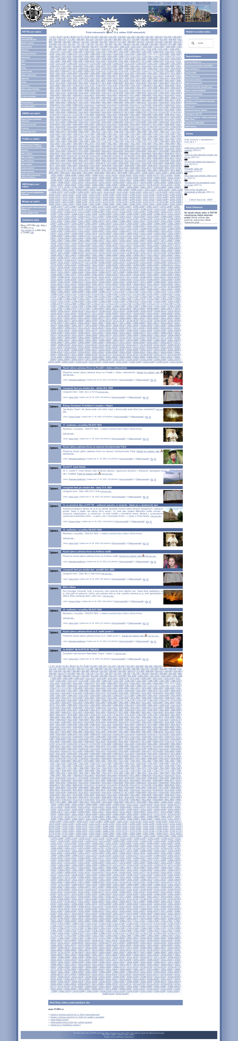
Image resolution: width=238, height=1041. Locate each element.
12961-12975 (64, 223)
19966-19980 (84, 342)
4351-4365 (176, 93)
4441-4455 (112, 95)
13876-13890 (119, 238)
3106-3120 (146, 76)
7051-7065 (130, 131)
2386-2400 (123, 66)
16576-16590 (112, 284)
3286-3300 (152, 78)
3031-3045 (89, 76)
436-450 (172, 39)
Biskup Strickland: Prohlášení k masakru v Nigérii (88, 405)
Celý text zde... (69, 375)
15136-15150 (98, 260)
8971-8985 (146, 158)
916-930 (67, 46)
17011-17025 (119, 291)
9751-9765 (84, 170)
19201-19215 (166, 328)
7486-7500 (66, 139)
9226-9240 (77, 163)
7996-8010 (61, 146)
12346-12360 (153, 211)
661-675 (177, 42)
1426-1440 (66, 683)
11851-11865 (95, 204)
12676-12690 (64, 219)
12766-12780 (146, 219)
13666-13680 (56, 236)
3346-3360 (66, 80)
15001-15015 (105, 257)
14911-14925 (153, 255)
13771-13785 (153, 236)
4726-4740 (66, 100)
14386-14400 (64, 248)
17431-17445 (112, 299)
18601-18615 (139, 318)
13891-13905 (132, 238)
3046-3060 (100, 76)
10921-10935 (68, 190)
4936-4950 (95, 102)
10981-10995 (123, 190)
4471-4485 (135, 95)
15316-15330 (132, 262)
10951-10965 (96, 190)
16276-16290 (98, 279)
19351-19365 (174, 330)
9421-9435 (95, 165)
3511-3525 (60, 83)
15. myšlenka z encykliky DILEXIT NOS (82, 609)
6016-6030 (130, 117)
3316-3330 (175, 78)
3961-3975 (141, 88)
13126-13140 (84, 226)
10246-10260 (105, 177)
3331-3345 (54, 80)
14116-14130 (77, 243)
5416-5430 (66, 109)
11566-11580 (108, 199)
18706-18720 (105, 321)
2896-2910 (118, 73)
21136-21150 (108, 362)
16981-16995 (91, 291)
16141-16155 (105, 277)
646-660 (168, 42)
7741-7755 (129, 141)
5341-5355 (141, 107)
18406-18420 (91, 316)
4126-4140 (135, 90)
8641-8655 (158, 153)
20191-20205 (160, 345)
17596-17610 (133, 301)
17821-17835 (78, 306)
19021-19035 (132, 325)
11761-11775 (148, 202)
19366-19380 (56, 333)
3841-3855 (66, 717)
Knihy (23, 82)
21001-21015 (119, 359)
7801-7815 (175, 141)
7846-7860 (77, 143)
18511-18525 (56, 318)
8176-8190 (66, 148)
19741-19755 (139, 337)
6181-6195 (124, 119)
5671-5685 (129, 112)
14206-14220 (160, 243)
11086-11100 (83, 192)
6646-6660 (84, 126)
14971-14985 (77, 257)
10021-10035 (162, 173)
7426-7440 (152, 136)
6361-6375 (130, 122)
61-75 (80, 37)
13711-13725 (98, 236)
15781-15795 (167, 270)
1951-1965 (55, 61)
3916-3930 (107, 88)
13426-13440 (98, 231)
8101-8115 (141, 146)
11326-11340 (162, 194)
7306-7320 (61, 136)
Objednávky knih (28, 132)
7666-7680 (72, 141)
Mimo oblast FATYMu (30, 89)
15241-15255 (64, 262)
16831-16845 (84, 289)
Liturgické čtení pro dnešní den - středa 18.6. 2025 (88, 388)
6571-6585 (158, 124)
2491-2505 (72, 68)
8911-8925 (100, 158)
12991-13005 (91, 223)
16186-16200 (146, 277)
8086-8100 (130, 146)
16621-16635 (153, 284)
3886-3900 (84, 88)
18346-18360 (167, 313)
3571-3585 (106, 83)
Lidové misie (26, 71)
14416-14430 (91, 248)
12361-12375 (167, 211)
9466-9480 (130, 165)
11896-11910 (135, 204)
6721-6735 (141, 126)
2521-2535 (95, 68)
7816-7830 (54, 143)
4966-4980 (118, 102)
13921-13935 (160, 238)
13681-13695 (70, 236)
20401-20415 (91, 350)
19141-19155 (111, 328)
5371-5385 (164, 107)
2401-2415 (135, 66)
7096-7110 (164, 131)
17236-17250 (64, 296)
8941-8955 (123, 158)
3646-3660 (164, 83)
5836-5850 (124, 114)
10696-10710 (125, 185)
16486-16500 (160, 282)
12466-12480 (133, 214)
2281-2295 (176, 63)
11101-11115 (96, 192)
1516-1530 (118, 54)
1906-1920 (153, 59)
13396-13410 (70, 231)
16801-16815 (56, 289)
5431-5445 (77, 109)
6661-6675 (95, 126)
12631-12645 (153, 216)
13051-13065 (146, 223)
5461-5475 (100, 109)
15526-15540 (64, 267)
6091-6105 (55, 119)
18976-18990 (91, 325)
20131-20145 (105, 345)
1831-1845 (95, 59)
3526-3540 (72, 83)
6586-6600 (169, 124)
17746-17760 (139, 304)
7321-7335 (72, 136)
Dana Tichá (73, 397)
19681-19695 (84, 337)
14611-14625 (139, 250)
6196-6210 (135, 119)
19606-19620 (146, 335)
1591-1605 (176, 54)
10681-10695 (112, 185)
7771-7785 (152, 141)
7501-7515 (77, 139)
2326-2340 (77, 66)
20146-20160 (119, 345)
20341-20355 (166, 347)
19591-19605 (132, 335)
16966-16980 (78, 291)
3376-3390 (89, 80)
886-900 (67, 676)
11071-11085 (70, 192)
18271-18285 (98, 313)
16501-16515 (174, 282)
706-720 (71, 44)
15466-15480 (139, 265)
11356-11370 (54, 197)
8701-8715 (72, 156)
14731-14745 (119, 253)
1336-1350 (112, 51)
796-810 (126, 44)
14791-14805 (174, 253)
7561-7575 (123, 139)
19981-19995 (98, 342)
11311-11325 (148, 194)
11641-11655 (175, 199)
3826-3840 (169, 85)
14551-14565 (84, 250)
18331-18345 (153, 313)
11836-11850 (81, 204)
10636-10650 (70, 185)
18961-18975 (77, 325)
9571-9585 (77, 168)
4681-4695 (164, 97)
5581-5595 (61, 112)
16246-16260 (70, 279)
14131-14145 (91, 243)
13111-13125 (70, 226)
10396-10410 (112, 180)
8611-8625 (135, 153)
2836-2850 (72, 73)
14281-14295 (98, 245)
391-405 (145, 39)
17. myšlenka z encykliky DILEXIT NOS (82, 425)
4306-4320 (141, 93)
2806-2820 (66, 702)
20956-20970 (77, 359)
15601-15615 (132, 267)
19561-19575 (105, 335)
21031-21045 (146, 359)
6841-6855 (100, 129)
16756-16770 (146, 287)
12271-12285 (84, 211)
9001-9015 (169, 158)
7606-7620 (158, 139)
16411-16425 (91, 282)
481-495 (67, 42)
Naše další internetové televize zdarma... (30, 176)
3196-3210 (84, 78)
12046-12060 (139, 207)
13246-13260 (64, 228)
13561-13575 (91, 233)
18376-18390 (64, 316)
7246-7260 (146, 134)
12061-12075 (152, 207)
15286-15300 (105, 262)
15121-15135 (84, 260)
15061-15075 (160, 257)
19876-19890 (132, 340)
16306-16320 (125, 279)
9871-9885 (175, 170)
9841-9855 (152, 170)
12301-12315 (112, 211)
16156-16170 (119, 277)
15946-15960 (56, 274)
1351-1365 (124, 51)
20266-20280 (98, 347)
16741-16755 (132, 287)
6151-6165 (101, 119)
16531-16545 (70, 284)
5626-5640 (95, 112)
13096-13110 (56, 226)
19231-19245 (64, 330)
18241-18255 (70, 313)
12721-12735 (105, 219)
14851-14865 (98, 255)
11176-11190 (161, 192)
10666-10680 (98, 185)
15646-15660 (174, 267)
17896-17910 (146, 306)
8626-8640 (146, 153)
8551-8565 (89, 153)
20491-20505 (174, 350)
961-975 (94, 46)
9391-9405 (72, 165)
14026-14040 (125, 240)
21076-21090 (54, 362)
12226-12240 (174, 209)
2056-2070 (135, 61)
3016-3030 (77, 76)
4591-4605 (95, 97)
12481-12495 (146, 214)
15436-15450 (112, 265)
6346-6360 (118, 122)
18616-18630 (153, 318)
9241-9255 (89, 163)
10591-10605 (160, 182)
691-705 (62, 44)
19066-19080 (174, 325)
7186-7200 (100, 134)
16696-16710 (91, 287)
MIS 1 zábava (26, 154)
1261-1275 (55, 51)
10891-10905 (174, 187)
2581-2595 (141, 68)
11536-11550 (81, 199)
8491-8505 (176, 151)
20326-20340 (153, 347)
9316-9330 (146, 163)
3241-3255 (118, 78)
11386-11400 (81, 197)
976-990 (104, 46)
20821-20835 (84, 357)
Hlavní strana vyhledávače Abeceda (32, 193)
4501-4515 (158, 95)
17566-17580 (105, 301)
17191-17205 (153, 294)
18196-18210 (160, 311)
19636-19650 (174, 335)
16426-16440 (105, 282)
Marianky (25, 79)
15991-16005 (98, 274)
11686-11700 (81, 202)
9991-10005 (134, 173)
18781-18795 (174, 321)
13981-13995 (84, 240)
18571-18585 (111, 318)
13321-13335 (132, 228)
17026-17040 (132, 291)
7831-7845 (66, 143)
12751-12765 (132, 219)
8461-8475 (153, 151)
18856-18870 (111, 323)
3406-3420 (112, 80)
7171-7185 (89, 134)
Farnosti (24, 50)
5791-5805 (89, 114)
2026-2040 (112, 61)
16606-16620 (139, 284)
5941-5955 (72, 117)
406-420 (154, 39)
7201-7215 (112, 134)
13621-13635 (146, 233)
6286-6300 (72, 122)
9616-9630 (112, 168)
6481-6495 (89, 124)
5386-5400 (175, 107)
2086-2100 (158, 61)
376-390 (135, 39)
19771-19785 (166, 337)
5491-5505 (123, 109)
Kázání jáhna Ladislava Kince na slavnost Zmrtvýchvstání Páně (94, 447)
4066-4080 (89, 90)
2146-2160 (72, 63)
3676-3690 (55, 85)
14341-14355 (153, 245)
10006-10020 (148, 173)
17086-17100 (57, 294)
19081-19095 (57, 328)
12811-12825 (56, 221)
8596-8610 (124, 153)
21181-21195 (148, 362)
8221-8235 (101, 148)
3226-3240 (106, 78)
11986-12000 (84, 207)
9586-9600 (89, 168)
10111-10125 (111, 175)
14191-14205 (146, 243)
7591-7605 (146, 139)
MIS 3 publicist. (27, 161)
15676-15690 (70, 270)
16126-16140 (91, 277)
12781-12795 (160, 219)
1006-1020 (124, 46)
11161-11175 (148, 192)
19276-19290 (105, 330)
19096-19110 (70, 328)
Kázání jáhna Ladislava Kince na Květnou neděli (87, 551)
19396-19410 (84, 333)
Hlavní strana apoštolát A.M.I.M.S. (31, 120)
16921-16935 (167, 289)
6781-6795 (55, 129)
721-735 (80, 44)
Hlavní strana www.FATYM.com (28, 38)
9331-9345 (158, 163)
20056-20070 (166, 342)
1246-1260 (174, 49)
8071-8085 (118, 146)
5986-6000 (107, 117)
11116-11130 (109, 192)
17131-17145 (98, 294)
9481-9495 (141, 165)
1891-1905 (141, 59)
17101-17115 (70, 294)
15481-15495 (153, 265)
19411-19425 (98, 333)
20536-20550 (84, 352)
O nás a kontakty (28, 96)
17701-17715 (98, 304)
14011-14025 (111, 240)
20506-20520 (56, 352)
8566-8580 (101, 153)
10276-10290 (132, 177)
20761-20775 (160, 354)
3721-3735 (89, 85)
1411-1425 (169, 51)
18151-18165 (119, 311)
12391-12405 (64, 214)
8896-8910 (89, 158)
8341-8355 (61, 151)
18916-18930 (166, 323)
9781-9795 (107, 170)
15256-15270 (77, 262)
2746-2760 (135, 71)
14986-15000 (91, 257)
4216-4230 (72, 93)
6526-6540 (123, 124)
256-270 (62, 39)
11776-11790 (162, 202)
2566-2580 (130, 68)
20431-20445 (119, 350)
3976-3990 (153, 88)
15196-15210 (153, 260)
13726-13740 (111, 236)
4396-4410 (78, 95)
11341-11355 (175, 194)
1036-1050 (147, 46)
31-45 (66, 37)
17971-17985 (84, 308)
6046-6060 (153, 117)
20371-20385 (64, 350)
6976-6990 (72, 131)
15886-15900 (132, 272)
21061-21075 (174, 359)
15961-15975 (70, 274)
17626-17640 (160, 301)
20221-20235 (56, 347)
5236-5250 (61, 107)
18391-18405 (77, 316)
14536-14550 (70, 250)
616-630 (149, 42)
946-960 (85, 46)
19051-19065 (160, 325)
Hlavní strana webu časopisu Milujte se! (33, 208)
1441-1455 (61, 54)
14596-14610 (125, 250)
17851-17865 (105, 306)
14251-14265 (70, 245)
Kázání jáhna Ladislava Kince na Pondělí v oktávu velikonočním (95, 368)
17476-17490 (153, 299)
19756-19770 (153, 337)
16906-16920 (153, 289)
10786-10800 (77, 187)
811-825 (135, 44)
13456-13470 (125, 231)
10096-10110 (98, 175)
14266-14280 (84, 245)
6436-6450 (55, 124)
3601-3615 (129, 83)
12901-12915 (139, 221)
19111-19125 (84, 328)
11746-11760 (135, 202)
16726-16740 (119, 287)
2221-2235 (130, 63)
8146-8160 (175, 146)
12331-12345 (139, 211)
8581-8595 (112, 153)
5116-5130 (100, 105)
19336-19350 (160, 330)
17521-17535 (64, 301)
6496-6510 (101, 124)
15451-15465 (125, 265)
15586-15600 (119, 267)
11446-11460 (135, 197)
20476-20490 (160, 350)
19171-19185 (139, 328)
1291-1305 (78, 51)
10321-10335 (174, 177)
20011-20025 (125, 342)
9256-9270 (100, 163)
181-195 (149, 37)
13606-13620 (132, 233)
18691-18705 (91, 321)
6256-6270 (66, 751)
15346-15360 (160, 262)
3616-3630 (141, 83)
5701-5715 (152, 112)
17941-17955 (56, 308)
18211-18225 (174, 311)
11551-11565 (95, 199)
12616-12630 (139, 216)
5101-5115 (89, 105)
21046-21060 (160, 359)
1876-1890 (130, 59)
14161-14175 (119, 243)
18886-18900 (139, 323)
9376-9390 (61, 165)
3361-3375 (77, 80)
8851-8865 (55, 158)
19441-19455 (125, 333)
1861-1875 (118, 59)
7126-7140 (54, 134)
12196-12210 (146, 209)
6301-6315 (84, 122)
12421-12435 (91, 214)
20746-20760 (146, 354)
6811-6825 (77, 129)
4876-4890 (66, 732)
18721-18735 (119, 321)
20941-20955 (64, 359)
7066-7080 (141, 131)
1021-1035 (136, 46)
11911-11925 (148, 204)
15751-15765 (139, 270)
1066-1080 (170, 46)
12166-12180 (119, 209)
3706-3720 (78, 85)
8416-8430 (118, 151)
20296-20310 (125, 347)
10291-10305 (146, 177)
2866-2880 (95, 73)
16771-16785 (160, 287)
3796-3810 (147, 85)
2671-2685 (77, 71)
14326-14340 (139, 245)
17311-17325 (132, 296)
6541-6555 (135, 124)
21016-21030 (132, 359)
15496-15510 (167, 265)
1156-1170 (106, 49)
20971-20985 (91, 359)
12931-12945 (166, 221)
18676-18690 (77, 321)
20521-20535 (70, 352)
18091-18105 (64, 311)
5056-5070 (55, 105)
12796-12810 (174, 219)
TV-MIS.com (170, 3)
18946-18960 (64, 325)
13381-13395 (56, 231)
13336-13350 (146, 228)
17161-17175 (125, 294)
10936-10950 (82, 190)
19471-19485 (153, 333)
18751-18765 (146, 321)
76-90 (87, 37)
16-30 (59, 37)
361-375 (126, 39)
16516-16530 (56, 284)
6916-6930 (158, 129)
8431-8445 (130, 151)
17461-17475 (139, 299)
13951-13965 (56, 240)
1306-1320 (89, 51)
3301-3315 (164, 78)
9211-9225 (66, 163)
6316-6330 (95, 122)
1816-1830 (84, 59)
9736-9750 (72, 170)
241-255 (52, 39)
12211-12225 (160, 209)
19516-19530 (64, 335)
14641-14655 (166, 250)
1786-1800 (61, 59)
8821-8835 (164, 156)
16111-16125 (77, 277)
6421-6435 (176, 122)
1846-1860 (107, 59)
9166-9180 (164, 160)
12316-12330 (125, 211)
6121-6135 (78, 119)
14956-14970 (64, 257)
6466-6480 (78, 124)
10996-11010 (137, 190)
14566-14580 (98, 250)
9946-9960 (99, 173)
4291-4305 (130, 93)
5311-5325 (118, 107)
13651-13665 (174, 233)
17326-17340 (146, 296)
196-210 (158, 37)
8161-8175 (55, 148)
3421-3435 (123, 80)
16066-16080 (167, 274)
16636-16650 (167, 284)
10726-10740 (153, 185)
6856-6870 (112, 129)
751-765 (99, 44)
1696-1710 (124, 56)
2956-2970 (164, 73)
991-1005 (113, 46)
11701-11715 (95, 202)
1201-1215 (140, 49)
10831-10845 (119, 187)
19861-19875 (119, 340)
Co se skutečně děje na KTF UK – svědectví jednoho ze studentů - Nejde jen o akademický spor (110, 505)
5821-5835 (112, 114)
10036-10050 (175, 173)
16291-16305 (112, 279)
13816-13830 (64, 238)
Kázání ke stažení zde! (148, 372)
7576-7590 (135, 139)
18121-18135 (91, 311)
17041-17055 (146, 291)
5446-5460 (89, 109)
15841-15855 (91, 272)
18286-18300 (112, 313)
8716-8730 (84, 156)
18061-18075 (167, 308)
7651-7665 (61, 141)
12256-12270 (70, 211)
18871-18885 (125, 323)
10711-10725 (139, 185)
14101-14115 (64, 243)
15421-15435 (98, 265)
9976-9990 (122, 173)
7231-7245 (135, 134)
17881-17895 (133, 306)
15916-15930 (160, 272)
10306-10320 (160, 177)
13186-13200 (139, 226)
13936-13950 (174, 238)
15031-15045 (132, 257)
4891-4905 (61, 102)
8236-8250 (112, 148)
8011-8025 (72, 146)
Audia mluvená (27, 172)
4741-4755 (77, 100)
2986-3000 (54, 76)
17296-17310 (119, 296)
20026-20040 (139, 342)
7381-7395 (118, 136)
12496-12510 (160, 214)
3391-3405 (100, 80)
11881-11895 (122, 204)
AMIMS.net (153, 3)
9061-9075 (84, 160)
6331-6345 (107, 122)
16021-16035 (125, 274)
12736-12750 (119, 219)
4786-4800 (112, 100)
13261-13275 (77, 228)
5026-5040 (164, 102)
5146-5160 (123, 105)
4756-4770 (89, 100)
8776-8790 (130, 156)
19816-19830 (77, 340)
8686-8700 (61, 156)
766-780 (108, 44)
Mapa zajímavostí (28, 75)
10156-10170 (153, 175)
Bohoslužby (26, 47)
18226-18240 (56, 313)
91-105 (94, 37)
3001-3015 (66, 76)
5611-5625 (83, 112)
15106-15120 (70, 260)
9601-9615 (100, 168)
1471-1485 (84, 54)
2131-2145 (61, 63)
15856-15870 (105, 272)
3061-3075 (112, 76)
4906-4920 (72, 102)
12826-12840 (70, 221)
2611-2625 (164, 68)
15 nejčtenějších (28, 106)
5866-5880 (147, 114)
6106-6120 (66, 119)
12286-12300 (98, 211)
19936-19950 (56, 342)
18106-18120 (78, 311)
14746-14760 (132, 253)
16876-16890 (125, 289)
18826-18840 (84, 323)
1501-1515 (107, 54)
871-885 (172, 44)
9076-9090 (95, 160)
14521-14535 (56, 250)
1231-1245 (163, 49)
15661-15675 (56, 270)
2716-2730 (112, 71)
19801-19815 (64, 340)
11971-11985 (70, 207)
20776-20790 (174, 354)
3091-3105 (135, 76)
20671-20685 (77, 354)
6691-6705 (118, 126)
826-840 (145, 44)
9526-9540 (175, 165)
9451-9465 (118, 165)
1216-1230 (151, 49)
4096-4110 (112, 90)
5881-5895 (158, 114)
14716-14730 (105, 253)
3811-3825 (158, 85)
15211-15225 (166, 260)
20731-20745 (132, 354)
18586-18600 (125, 318)
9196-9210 (55, 163)
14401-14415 (77, 248)
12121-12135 (78, 209)
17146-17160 (111, 294)
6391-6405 (153, 122)
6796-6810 (66, 129)
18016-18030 (125, 308)
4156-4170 (158, 90)
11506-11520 (54, 199)
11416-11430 (108, 197)
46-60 (73, 37)
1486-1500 (95, 54)
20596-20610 (139, 352)
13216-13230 (166, 226)
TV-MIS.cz (186, 3)
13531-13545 (64, 233)
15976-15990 (84, 274)
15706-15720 (98, 270)
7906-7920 (123, 143)
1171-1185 (117, 49)
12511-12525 (174, 214)
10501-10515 (77, 182)
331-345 (108, 39)
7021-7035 (107, 131)
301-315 (89, 39)
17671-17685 (70, 304)
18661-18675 (64, 321)
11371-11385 (68, 197)
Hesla (23, 68)
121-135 (112, 37)
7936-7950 (146, 143)
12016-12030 (111, 207)
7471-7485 (54, 139)
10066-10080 (70, 175)
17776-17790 (167, 304)
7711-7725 (106, 141)
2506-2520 (84, 68)
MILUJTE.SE (203, 3)
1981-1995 (78, 61)
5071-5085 (66, 105)
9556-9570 (66, 168)
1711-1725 (135, 56)
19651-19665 (56, 337)
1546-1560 (141, 54)
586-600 (131, 42)
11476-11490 (162, 197)
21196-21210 (162, 362)
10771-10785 (64, 187)
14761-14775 (146, 253)
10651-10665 (84, 185)
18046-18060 (153, 308)
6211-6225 (146, 119)
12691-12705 (77, 219)
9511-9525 (164, 165)
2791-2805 (169, 71)
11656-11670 (54, 202)
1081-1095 (68, 678)
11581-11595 (122, 199)
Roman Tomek (74, 417)
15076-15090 (174, 257)
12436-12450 (105, 214)
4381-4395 (66, 95)
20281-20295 (112, 347)
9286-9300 (123, 163)
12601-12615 (125, 216)
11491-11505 (175, 197)
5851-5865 (135, 114)
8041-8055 (95, 146)
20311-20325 (139, 347)
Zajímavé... (25, 86)
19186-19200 (153, 328)
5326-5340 (129, 107)
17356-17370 (174, 296)
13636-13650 (160, 233)
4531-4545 (66, 727)
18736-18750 (132, 321)
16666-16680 (64, 287)
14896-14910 (139, 255)
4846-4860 (158, 100)
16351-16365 (167, 279)
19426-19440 (111, 333)
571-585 (122, 42)
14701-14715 (91, 253)
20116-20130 (91, 345)
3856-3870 (61, 88)
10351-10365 (70, 180)
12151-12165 (105, 209)
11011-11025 (150, 190)
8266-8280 (135, 148)
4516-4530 (169, 95)
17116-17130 (84, 294)
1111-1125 (72, 49)
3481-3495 (169, 80)
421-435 (163, 39)
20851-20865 (112, 357)
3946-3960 (130, 88)
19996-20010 (112, 342)
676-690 (53, 44)
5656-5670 (118, 112)
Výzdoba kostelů (28, 93)
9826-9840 (141, 170)
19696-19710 (98, 337)
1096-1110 (61, 49)
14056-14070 (153, 240)
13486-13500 (153, 231)
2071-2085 (147, 61)
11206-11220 (54, 194)
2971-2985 (175, 73)
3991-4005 (164, 88)
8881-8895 (78, 158)
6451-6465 (66, 124)
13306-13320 (119, 228)
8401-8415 (107, 151)
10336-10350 (56, 180)
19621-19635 (160, 335)
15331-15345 (146, 262)
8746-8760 (107, 156)
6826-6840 (89, 129)
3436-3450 (135, 80)
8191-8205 (78, 148)
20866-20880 (125, 357)
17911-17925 (160, 306)
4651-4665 (141, 97)
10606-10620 (174, 182)
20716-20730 (119, 354)
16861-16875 (112, 289)
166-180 (140, 37)
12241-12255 (56, 211)
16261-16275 (84, 279)
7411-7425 (141, 136)
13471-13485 (139, 231)
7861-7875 (89, 143)
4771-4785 (100, 100)
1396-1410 (158, 51)
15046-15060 (146, 257)
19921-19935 (174, 340)
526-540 (94, 42)
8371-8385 (84, 151)
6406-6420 (164, 122)
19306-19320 (132, 330)
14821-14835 (70, 255)
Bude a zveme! (27, 43)
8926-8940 (112, 158)
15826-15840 (77, 272)
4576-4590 (84, 97)
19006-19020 (119, 325)
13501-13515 (166, 231)
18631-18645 (166, 318)
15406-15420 (84, 265)
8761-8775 (118, 156)
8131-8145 (164, 146)
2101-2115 (169, 61)
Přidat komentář (142, 380)
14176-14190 (132, 243)
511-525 (85, 42)
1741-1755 (158, 56)
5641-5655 (106, 112)
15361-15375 (174, 262)
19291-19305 (119, 330)
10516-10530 (91, 182)
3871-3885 (72, 88)
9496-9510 (153, 165)
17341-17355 (160, 296)
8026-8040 (84, 146)
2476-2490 (61, 68)
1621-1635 (66, 56)
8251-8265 (124, 148)
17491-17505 (167, 299)
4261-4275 (107, 93)
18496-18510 (174, 316)
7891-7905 (112, 143)
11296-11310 (135, 194)
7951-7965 (158, 143)
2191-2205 (107, 63)
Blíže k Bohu (69, 587)
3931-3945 (118, 88)
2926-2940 (141, 73)
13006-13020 (105, 223)
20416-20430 (105, 350)
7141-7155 (66, 134)
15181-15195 (139, 260)
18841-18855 (98, 323)
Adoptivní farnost (28, 54)
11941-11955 (175, 204)
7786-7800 (164, 141)
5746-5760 (55, 114)
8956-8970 (135, 158)
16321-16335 (139, 279)
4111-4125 (123, 90)
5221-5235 (66, 736)
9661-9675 (146, 168)
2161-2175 (84, 63)
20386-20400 (77, 350)
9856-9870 (164, 170)
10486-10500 (64, 182)
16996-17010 (105, 291)
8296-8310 (158, 148)
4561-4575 (72, 97)
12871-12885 (111, 221)
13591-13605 (119, 233)
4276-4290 (118, 93)
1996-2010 (89, 61)
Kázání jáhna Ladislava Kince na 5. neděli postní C (88, 631)
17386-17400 (70, 299)
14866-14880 (112, 255)
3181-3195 (72, 78)
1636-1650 (78, 56)
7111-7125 (175, 131)
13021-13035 (119, 223)
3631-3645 (152, 83)
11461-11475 (148, 197)
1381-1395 (147, 51)
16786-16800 (174, 287)
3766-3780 (124, 85)
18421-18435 (105, 316)
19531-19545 (77, 335)
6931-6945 (169, 129)
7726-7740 (118, 141)
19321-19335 (146, 330)
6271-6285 (61, 122)
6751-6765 (164, 126)
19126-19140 (97, 328)
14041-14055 (139, 240)
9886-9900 (53, 173)
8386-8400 (95, 151)
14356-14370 (166, 245)
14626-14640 (153, 250)
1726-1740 (146, 56)
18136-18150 (105, 311)
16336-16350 (153, 279)
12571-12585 (98, 216)
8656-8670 (169, 153)
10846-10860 (132, 187)
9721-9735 (61, 170)
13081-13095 (174, 223)
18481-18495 (160, 316)
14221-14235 (174, 243)
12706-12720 (91, 219)
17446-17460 (125, 299)
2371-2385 (112, 66)
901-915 (57, 46)
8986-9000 (158, 158)
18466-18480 (146, 316)
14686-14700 (77, 253)
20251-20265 (84, 347)
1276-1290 (66, 51)
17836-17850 (91, 306)
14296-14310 (112, 245)
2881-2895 (107, 73)
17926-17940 (174, 306)
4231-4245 (84, 93)
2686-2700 (89, 71)
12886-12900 (125, 221)
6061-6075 (164, 117)
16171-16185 (132, 277)
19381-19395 (70, 333)
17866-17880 (119, 306)
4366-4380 (55, 95)
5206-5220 (169, 105)
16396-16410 (78, 282)
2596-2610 (153, 68)
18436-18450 (119, 316)
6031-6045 (141, 117)
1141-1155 (95, 49)
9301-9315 (135, 163)
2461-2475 (66, 698)
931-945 (76, 46)
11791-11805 (175, 202)
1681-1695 (112, 56)
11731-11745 (122, 202)
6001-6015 (118, 117)
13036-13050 (132, 223)
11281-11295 (122, 194)
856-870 (163, 44)
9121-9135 (130, 160)
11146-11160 (135, 192)
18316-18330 (139, 313)
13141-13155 (97, 226)
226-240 (177, 37)
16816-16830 (70, 289)
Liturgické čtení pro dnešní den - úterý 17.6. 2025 (87, 487)
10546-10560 (119, 182)
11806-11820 (54, 204)
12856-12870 (98, 221)
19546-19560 (91, 335)
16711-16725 (105, 287)
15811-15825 (64, 272)
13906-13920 (146, 238)
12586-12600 (112, 216)
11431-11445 (122, 197)
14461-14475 (132, 248)
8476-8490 (164, 151)
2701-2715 (100, 71)
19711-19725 (111, 337)
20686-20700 (91, 354)
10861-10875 (146, 187)
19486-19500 (166, 333)
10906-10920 (54, 190)
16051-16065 (153, 274)
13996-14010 (98, 240)
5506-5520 (135, 109)
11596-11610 (135, 199)
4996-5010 (141, 102)
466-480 (57, 42)
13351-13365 (160, 228)
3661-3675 (175, 83)
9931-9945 (88, 173)
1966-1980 (66, 61)
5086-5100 (78, 105)
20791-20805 (56, 357)
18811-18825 (70, 323)
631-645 (159, 42)
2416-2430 (146, 66)
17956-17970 (70, 308)
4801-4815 (123, 100)
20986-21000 (105, 359)
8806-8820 (153, 156)
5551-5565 (169, 109)
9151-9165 (153, 160)
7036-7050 (118, 131)
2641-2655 (54, 71)
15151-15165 (112, 260)
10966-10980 (109, 190)
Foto (23, 64)
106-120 (103, 37)
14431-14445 (105, 248)
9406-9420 (84, 165)
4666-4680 (153, 97)
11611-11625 (148, 199)
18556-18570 (98, 318)
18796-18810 (56, 323)
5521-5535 (146, 109)
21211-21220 (176, 362)
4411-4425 (89, 95)
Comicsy (25, 128)
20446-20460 (132, 350)
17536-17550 (78, 301)
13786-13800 (166, 236)
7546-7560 (112, 139)
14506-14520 (174, 248)
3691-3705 (66, 85)
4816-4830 (135, 100)
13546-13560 (77, 233)
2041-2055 (124, 61)
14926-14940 (166, 255)
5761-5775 (66, 114)
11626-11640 (162, 199)
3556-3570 (95, 83)
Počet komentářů (126, 380)
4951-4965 (107, 102)
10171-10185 (166, 175)
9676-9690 (158, 168)
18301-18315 (125, 313)
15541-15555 (77, 267)
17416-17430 (98, 299)
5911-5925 (66, 746)
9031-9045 (61, 160)
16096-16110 (64, 277)
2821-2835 (61, 73)
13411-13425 (84, 231)
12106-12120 (64, 209)
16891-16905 (139, 289)
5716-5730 (164, 112)
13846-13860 (91, 238)
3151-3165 (66, 707)
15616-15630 (146, 267)
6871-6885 (123, 129)
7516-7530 (89, 139)
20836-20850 (98, 357)
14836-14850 (84, 255)
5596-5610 (72, 112)
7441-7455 (164, 136)
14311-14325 (125, 245)
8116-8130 (152, 146)
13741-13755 (125, 236)
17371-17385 (56, 299)
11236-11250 (81, 194)
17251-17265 (78, 296)
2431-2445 (158, 66)
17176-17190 (139, 294)
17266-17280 (91, 296)
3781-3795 (135, 85)
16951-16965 (64, 291)
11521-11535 (68, 199)
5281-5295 (95, 107)
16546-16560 (84, 284)
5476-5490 (112, 109)
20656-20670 (64, 354)
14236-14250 (56, 245)
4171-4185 (169, 90)
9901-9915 (65, 173)
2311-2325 (66, 66)
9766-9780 (95, 170)
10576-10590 (146, 182)
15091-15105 (56, 260)
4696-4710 (176, 97)
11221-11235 (68, 194)
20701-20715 (105, 354)
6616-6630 (61, 126)
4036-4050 (66, 90)
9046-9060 (72, 160)
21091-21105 (68, 362)
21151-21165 (122, 362)
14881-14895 (125, 255)
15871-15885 (119, 272)
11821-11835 (68, 204)
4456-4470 (123, 95)
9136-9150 (141, 160)
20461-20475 (146, 350)
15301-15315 (119, 262)
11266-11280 (108, 194)
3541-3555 (83, 83)
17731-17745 (125, 304)
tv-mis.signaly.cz (27, 229)
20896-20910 (153, 357)
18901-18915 (153, 323)
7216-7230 (123, 134)
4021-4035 (55, 90)
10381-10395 (98, 180)
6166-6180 (112, 119)
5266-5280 (84, 107)
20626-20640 (166, 352)
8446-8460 (141, 151)
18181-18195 (146, 311)
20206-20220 (174, 345)
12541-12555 (70, 216)
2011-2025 (101, 61)
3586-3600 (118, 83)
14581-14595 (112, 250)
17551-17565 (91, 301)
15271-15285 (91, 262)
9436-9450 (107, 165)
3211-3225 (95, 78)
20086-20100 (64, 345)
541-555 (103, 42)
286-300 (80, 39)
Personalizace (27, 103)
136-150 (121, 37)
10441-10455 (153, 180)
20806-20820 (70, 357)
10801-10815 (91, 187)
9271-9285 (112, 163)
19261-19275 (91, 330)
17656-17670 (56, 304)
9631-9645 (123, 168)
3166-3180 (61, 78)
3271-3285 (141, 78)
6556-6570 (146, 124)
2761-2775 (146, 71)
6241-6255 (169, 119)
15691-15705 (84, 270)
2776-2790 (158, 71)
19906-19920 (160, 340)
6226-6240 (158, 119)
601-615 (140, 42)
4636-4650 (130, 97)
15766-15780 (153, 270)
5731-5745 (175, 112)
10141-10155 (139, 175)
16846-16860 (98, 289)
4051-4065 (78, 90)
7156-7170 (77, 134)
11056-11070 (56, 192)
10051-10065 (57, 175)
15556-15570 (91, 267)
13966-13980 (70, 240)
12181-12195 (133, 209)
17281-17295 (105, 296)
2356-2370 (100, 66)
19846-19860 (105, 340)
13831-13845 (77, 238)
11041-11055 (177, 190)
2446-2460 (169, 66)
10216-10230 (77, 177)
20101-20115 (77, 345)
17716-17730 (112, 304)
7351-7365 (95, 136)
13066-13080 (160, 223)
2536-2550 (107, 68)
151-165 (131, 37)
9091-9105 (107, 160)
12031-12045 (125, 207)
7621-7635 (169, 139)
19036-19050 (146, 325)
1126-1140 (83, 49)
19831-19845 (91, 340)
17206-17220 (166, 294)
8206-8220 (89, 148)
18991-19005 (105, 325)
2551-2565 (118, 68)
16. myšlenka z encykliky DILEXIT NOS (82, 530)
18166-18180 (133, 311)
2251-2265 (153, 63)
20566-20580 (112, 352)
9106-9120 (118, 160)
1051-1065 (159, 46)
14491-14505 (160, 248)
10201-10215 (64, 177)
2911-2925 (129, 73)
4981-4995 (130, 102)
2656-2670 (66, 71)
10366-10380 (84, 180)
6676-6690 (107, 126)
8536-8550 (78, 153)
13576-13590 (105, 233)
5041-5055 (175, 102)
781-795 (117, 44)
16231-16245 (56, 279)
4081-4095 (101, 90)
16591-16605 (125, 284)
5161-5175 (135, 105)
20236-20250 (70, 347)
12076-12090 (166, 207)
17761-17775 (153, 304)
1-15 (53, 37)
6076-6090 (176, 117)
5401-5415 (54, 109)
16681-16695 (78, 287)
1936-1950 (176, 59)
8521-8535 (66, 153)
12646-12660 (167, 216)
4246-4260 (95, 93)
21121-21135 (95, 362)
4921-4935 (84, 102)
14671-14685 (64, 253)
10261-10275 (119, 177)
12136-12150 (91, 209)
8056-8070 (107, 146)
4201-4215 (61, 93)
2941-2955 (152, 73)
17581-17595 (119, 301)
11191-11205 (175, 192)
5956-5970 (84, 117)
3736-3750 (101, 85)
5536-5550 (158, 109)
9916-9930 (76, 173)
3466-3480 (158, 80)
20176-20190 (146, 345)
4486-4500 (146, 95)
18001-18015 (112, 308)
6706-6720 (130, 126)
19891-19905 (146, 340)
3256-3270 (129, 78)
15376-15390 (56, 265)
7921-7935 (135, 143)
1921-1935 (164, 59)
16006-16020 (112, 274)
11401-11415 (95, 197)
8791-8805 (141, 156)
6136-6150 (89, 119)
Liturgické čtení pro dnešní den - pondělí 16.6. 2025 (88, 570)
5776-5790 (78, 114)
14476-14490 (146, 248)
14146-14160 (105, 243)
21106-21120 (81, 362)
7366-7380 (107, 136)
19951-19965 (70, 342)
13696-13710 (84, 236)
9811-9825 (129, 170)
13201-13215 (153, 226)
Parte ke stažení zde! (87, 474)
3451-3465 (146, 80)
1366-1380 (135, 51)
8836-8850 (176, 156)
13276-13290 (91, 228)
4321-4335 (153, 93)
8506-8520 (55, 153)
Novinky (24, 150)
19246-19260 (77, 330)
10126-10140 (125, 175)
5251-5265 (72, 107)
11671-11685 (68, 202)
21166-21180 (135, 362)
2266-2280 (164, 63)
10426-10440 (139, 180)
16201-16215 (160, 277)
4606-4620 (107, 97)
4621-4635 (118, 97)
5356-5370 (152, 107)
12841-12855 (84, 221)
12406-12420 (78, 214)
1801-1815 (72, 59)
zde (38, 225)
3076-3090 (123, 76)
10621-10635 (56, 185)
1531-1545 (130, 54)
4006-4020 (176, 88)
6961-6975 (61, 131)
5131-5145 (112, 105)
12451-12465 (119, 214)
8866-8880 (66, 158)
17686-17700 (84, 304)
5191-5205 (158, 105)
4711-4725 (54, 100)
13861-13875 (105, 238)
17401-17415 (84, 299)
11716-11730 (108, 202)
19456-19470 (139, 333)
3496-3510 (66, 712)
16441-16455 (119, 282)
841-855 (154, 44)
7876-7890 (100, 143)
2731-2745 (123, 71)
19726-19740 (125, 337)
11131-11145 (122, 192)
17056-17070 (160, 291)
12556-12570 (84, 216)
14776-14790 (160, 253)
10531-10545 (105, 182)
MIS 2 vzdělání (27, 157)
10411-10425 (125, 180)
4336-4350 (164, 93)
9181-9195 (176, 160)
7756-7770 (141, 141)
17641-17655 (174, 301)
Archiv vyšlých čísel (29, 213)
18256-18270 (84, 313)
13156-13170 (111, 226)
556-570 (113, 42)
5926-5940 (61, 117)
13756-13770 (139, 236)
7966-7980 (169, 143)
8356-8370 (72, 151)
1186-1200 (128, 49)
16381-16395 (64, 282)
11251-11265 (95, 194)
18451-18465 (132, 316)
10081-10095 (84, 175)
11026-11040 (163, 190)
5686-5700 (141, 112)
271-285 (71, 39)
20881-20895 (139, 357)
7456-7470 (175, 136)
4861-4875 (169, 100)
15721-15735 (112, 270)
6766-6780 (176, 126)
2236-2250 (141, 63)
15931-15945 (174, 272)
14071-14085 (166, 240)
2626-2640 (175, 68)
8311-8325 (169, 148)
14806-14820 (56, 255)
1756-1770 (169, 56)
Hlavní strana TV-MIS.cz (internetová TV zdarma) (31, 146)
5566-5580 (66, 741)
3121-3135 (158, 76)
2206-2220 (118, 63)
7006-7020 (95, 131)
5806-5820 (101, 114)
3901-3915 (95, 88)
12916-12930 (153, 221)
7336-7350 (84, 136)
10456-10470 (166, 180)
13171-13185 (125, 226)
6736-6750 (153, 126)
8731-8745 (95, 156)
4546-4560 (61, 97)
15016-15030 (119, 257)
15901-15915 (146, 272)
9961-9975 (111, 173)
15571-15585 (105, 267)
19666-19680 (70, 337)
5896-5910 (170, 114)
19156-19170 (125, 328)
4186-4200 (66, 722)
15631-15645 (160, 267)
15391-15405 (70, 265)
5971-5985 (95, 117)
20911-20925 (166, 357)
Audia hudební (27, 168)
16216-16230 (174, 277)
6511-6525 (112, 124)
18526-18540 (70, 318)
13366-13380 (174, 228)
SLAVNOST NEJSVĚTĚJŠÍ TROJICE (81, 649)
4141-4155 (146, 90)
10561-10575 (132, 182)
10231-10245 (91, 177)
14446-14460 (119, 248)
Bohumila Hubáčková (77, 380)
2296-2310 (55, 66)
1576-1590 (164, 54)
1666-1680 (101, 56)
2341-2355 (89, 66)
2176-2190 (95, 63)
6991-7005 (84, 131)
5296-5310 (107, 107)
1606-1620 (55, 56)
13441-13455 (111, 231)
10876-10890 (160, 187)
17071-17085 (174, 291)
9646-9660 (135, 168)
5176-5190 (146, 105)
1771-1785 (66, 688)
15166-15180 (125, 260)
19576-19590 (119, 335)
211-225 (167, 37)
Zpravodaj (25, 57)
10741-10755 (166, 185)
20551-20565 (98, 352)
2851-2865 (84, 73)
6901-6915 (146, 129)
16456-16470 (132, 282)
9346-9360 (169, 163)
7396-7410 (130, 136)
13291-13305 (105, 228)
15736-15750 (125, 270)
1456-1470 (72, 54)
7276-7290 (169, 134)
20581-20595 (125, 352)
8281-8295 (147, 148)
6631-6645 (72, 126)
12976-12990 (77, 223)
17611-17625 (146, 301)
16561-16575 (98, 284)
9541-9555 (54, 168)
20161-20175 (132, 345)
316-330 (98, 39)
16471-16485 (146, 282)
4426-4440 (100, 95)
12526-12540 (56, 216)
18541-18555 (84, 318)
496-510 (76, 42)
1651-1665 (89, 56)
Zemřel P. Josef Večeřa (74, 467)
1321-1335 (101, 51)
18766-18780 (160, 321)
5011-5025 (152, 102)
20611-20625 (153, 352)
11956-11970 (56, 207)
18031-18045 (139, 308)
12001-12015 (97, 207)
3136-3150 (169, 76)
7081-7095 (153, 131)
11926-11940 (162, 204)
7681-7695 (84, 141)
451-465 (67, 671)
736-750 (89, 44)
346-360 (117, 39)
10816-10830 (105, 187)
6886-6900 (135, 129)
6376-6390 (141, 122)
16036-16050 (139, 274)
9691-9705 (169, 168)
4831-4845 (146, 100)
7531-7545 (100, 139)
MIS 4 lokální (26, 164)
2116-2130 (66, 693)
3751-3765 (112, 85)
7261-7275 (158, 134)
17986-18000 (98, 308)
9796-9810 (118, 170)
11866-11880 (108, 204)
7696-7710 (95, 141)
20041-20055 (153, 342)
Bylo (23, 61)
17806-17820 (64, 306)
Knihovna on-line (28, 125)
